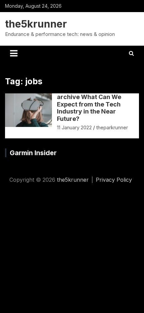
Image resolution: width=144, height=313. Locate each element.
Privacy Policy (114, 179)
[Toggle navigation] (13, 53)
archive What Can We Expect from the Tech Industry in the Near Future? (89, 107)
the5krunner (36, 24)
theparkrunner (112, 127)
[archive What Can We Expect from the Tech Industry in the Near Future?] (28, 110)
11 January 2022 (74, 127)
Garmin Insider (33, 153)
